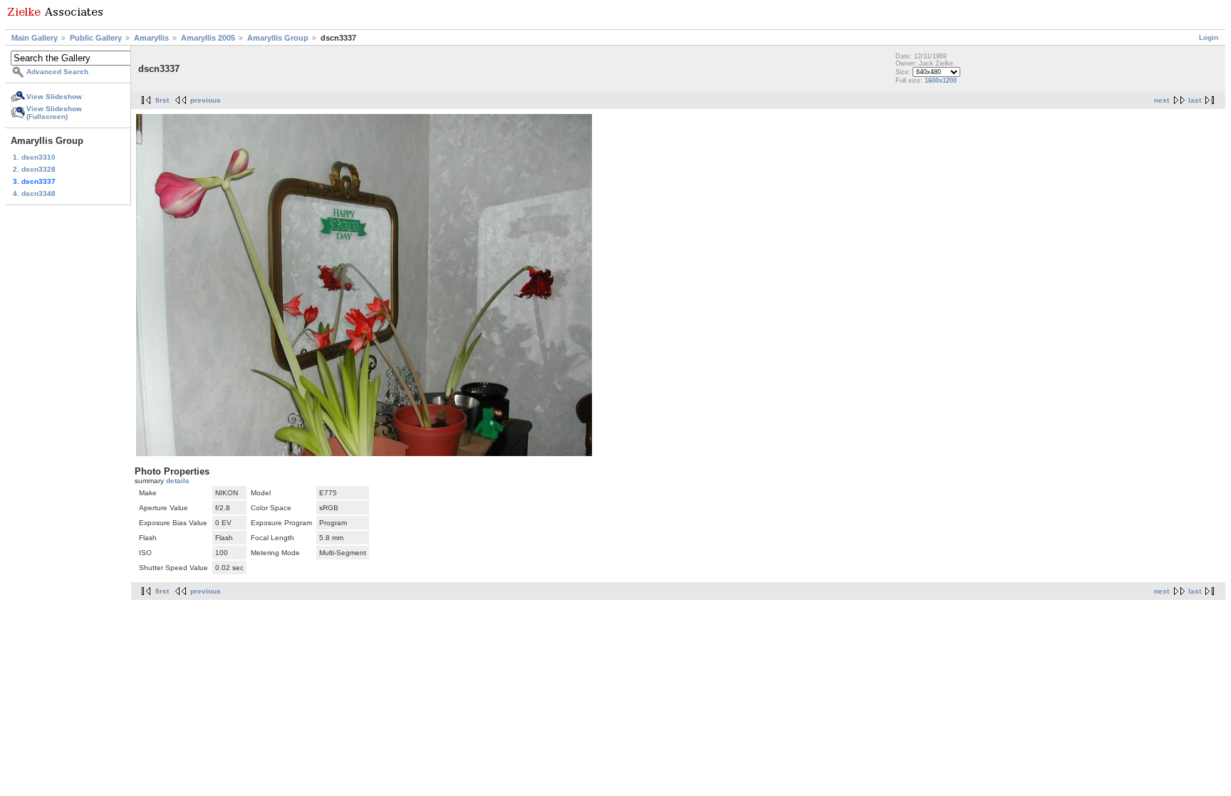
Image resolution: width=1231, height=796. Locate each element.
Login (1208, 37)
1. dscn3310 (34, 157)
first (162, 100)
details (177, 481)
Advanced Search (57, 72)
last (1194, 100)
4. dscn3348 (34, 193)
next (1161, 100)
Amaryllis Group (277, 37)
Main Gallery (34, 37)
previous (205, 100)
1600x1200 (941, 80)
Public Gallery (96, 37)
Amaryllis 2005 (208, 37)
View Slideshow (54, 96)
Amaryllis (151, 37)
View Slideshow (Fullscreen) (54, 112)
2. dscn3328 (34, 169)
